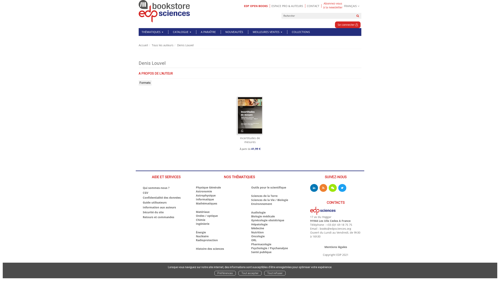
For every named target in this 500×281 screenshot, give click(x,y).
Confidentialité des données (162, 197)
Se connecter (346, 25)
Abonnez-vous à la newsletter (333, 5)
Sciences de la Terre (264, 195)
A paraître (208, 32)
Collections (301, 32)
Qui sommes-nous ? (156, 188)
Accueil (143, 45)
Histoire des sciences (210, 248)
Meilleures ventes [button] (266, 32)
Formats (145, 82)
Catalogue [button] (181, 32)
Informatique (205, 199)
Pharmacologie (261, 244)
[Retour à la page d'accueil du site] (164, 11)
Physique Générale (208, 187)
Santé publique (261, 252)
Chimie (200, 220)
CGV (145, 193)
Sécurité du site (153, 212)
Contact (313, 6)
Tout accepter (250, 273)
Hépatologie (259, 224)
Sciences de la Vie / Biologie (269, 200)
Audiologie (258, 212)
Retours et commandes (158, 217)
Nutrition (257, 232)
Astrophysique (206, 195)
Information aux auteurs (159, 207)
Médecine (257, 228)
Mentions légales (335, 247)
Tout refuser (275, 273)
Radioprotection (207, 240)
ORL (254, 240)
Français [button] (350, 6)
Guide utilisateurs (155, 202)
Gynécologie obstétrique (267, 220)
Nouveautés (234, 32)
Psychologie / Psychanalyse (269, 248)
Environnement (261, 204)
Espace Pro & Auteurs (287, 6)
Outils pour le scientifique (268, 187)
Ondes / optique (207, 216)
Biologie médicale (263, 216)
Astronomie (204, 191)
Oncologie (258, 236)
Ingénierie (202, 224)
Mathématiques (206, 203)
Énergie (201, 232)
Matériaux (203, 211)
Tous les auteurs (162, 45)
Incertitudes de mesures (250, 140)
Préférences (225, 273)
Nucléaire (202, 236)
